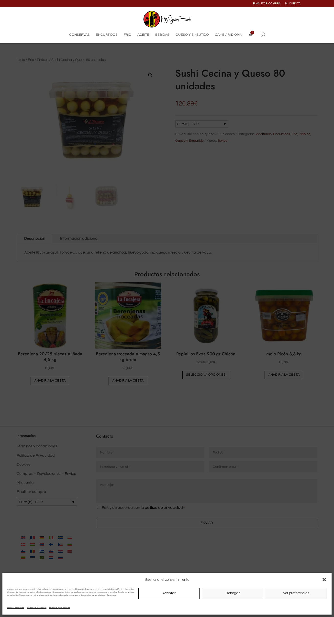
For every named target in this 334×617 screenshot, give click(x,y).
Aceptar (169, 593)
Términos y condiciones (59, 607)
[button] (324, 579)
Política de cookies (15, 607)
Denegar (232, 593)
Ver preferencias (296, 593)
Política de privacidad (36, 607)
